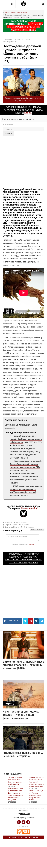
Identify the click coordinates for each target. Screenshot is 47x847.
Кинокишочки (10, 12)
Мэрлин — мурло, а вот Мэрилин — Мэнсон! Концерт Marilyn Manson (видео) (24, 476)
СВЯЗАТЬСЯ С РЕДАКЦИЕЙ (23, 837)
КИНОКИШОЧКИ (22, 809)
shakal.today (10, 427)
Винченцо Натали (12, 527)
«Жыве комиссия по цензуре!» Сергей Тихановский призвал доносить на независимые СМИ (26, 464)
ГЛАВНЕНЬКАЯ (7, 809)
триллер (8, 522)
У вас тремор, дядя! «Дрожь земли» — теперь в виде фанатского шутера (21, 715)
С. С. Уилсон (28, 527)
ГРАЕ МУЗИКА (30, 809)
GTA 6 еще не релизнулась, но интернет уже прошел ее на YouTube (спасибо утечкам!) (26, 489)
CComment (32, 544)
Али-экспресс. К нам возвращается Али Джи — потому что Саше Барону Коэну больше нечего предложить (25, 450)
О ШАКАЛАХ (25, 810)
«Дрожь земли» (11, 524)
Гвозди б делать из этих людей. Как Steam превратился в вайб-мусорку (26, 439)
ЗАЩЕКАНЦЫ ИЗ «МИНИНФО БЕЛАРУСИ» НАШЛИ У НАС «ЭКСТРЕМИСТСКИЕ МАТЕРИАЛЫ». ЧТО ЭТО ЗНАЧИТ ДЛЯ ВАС (23, 558)
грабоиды (25, 524)
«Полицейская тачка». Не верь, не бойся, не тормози (23, 754)
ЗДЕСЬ (32, 29)
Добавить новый (37, 529)
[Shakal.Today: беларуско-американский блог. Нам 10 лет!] (23, 3)
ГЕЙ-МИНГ (37, 809)
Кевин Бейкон (21, 522)
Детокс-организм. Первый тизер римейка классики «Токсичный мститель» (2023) (23, 665)
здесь (28, 113)
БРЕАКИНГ (14, 809)
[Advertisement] (23, 161)
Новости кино (22, 12)
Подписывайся (29, 508)
